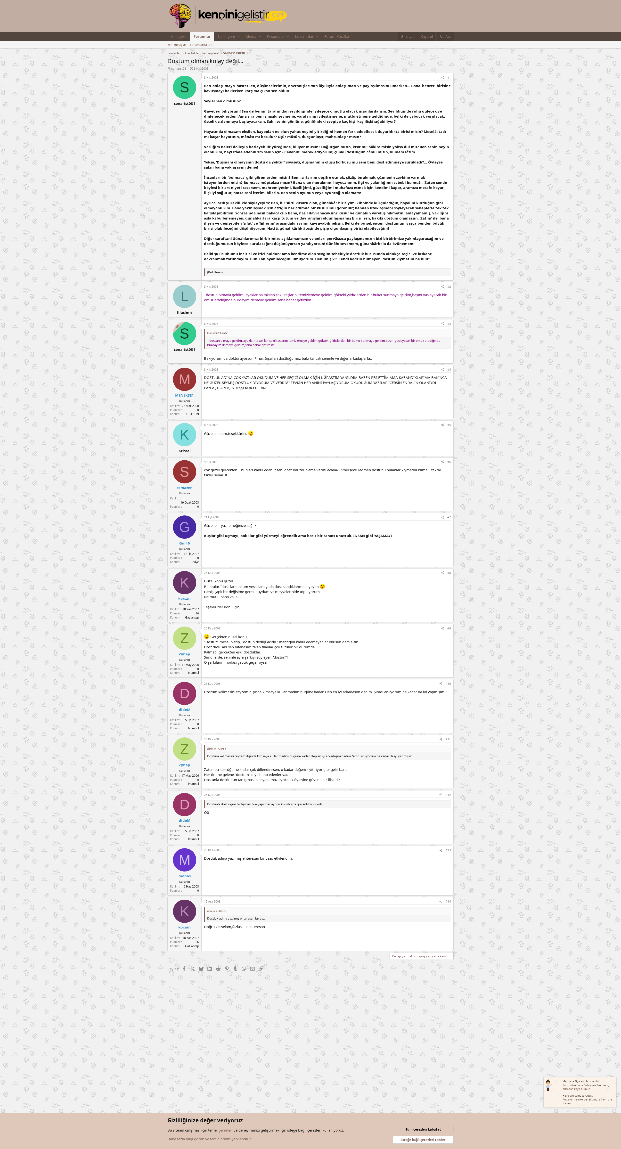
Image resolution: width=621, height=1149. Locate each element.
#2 (449, 287)
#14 (448, 901)
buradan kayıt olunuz (576, 1089)
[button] (238, 36)
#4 (449, 369)
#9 (449, 628)
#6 (449, 462)
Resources (275, 36)
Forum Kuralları (337, 36)
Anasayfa (178, 36)
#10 (448, 684)
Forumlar (202, 36)
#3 (449, 324)
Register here (571, 1099)
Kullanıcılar (304, 36)
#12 (448, 795)
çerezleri (226, 1130)
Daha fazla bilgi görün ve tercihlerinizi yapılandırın (209, 1138)
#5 (449, 425)
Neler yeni (226, 36)
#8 (449, 573)
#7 (449, 517)
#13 (448, 850)
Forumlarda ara (201, 44)
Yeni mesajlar (176, 44)
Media (251, 36)
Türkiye (194, 562)
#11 (448, 739)
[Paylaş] (442, 78)
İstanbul (193, 673)
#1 (449, 77)
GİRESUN (192, 414)
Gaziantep (192, 617)
